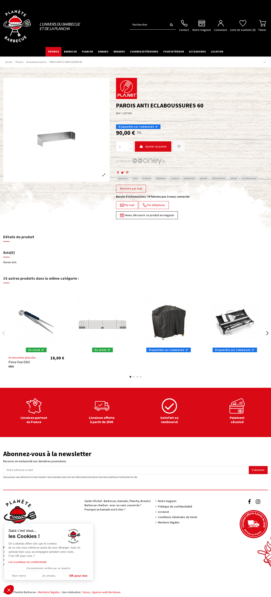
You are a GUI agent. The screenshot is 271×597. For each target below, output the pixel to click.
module (146, 178)
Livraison (163, 512)
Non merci (19, 575)
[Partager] (118, 173)
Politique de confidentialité (175, 506)
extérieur (161, 178)
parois (233, 178)
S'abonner (258, 470)
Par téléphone (156, 205)
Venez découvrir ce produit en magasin (149, 215)
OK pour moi (78, 575)
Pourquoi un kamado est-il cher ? (105, 509)
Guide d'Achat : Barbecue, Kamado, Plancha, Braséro (117, 501)
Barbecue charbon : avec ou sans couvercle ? (112, 505)
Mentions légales (169, 522)
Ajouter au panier (156, 146)
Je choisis (48, 575)
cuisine (175, 178)
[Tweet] (122, 173)
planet (203, 178)
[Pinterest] (127, 173)
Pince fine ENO (19, 362)
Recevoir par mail (131, 188)
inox (135, 178)
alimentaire (218, 178)
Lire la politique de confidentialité (27, 562)
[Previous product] (264, 62)
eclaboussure (249, 178)
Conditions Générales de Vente (177, 517)
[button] (9, 590)
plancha (122, 178)
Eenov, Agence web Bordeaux (101, 592)
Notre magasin (201, 30)
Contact (184, 30)
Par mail (129, 205)
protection (189, 178)
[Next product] (265, 62)
